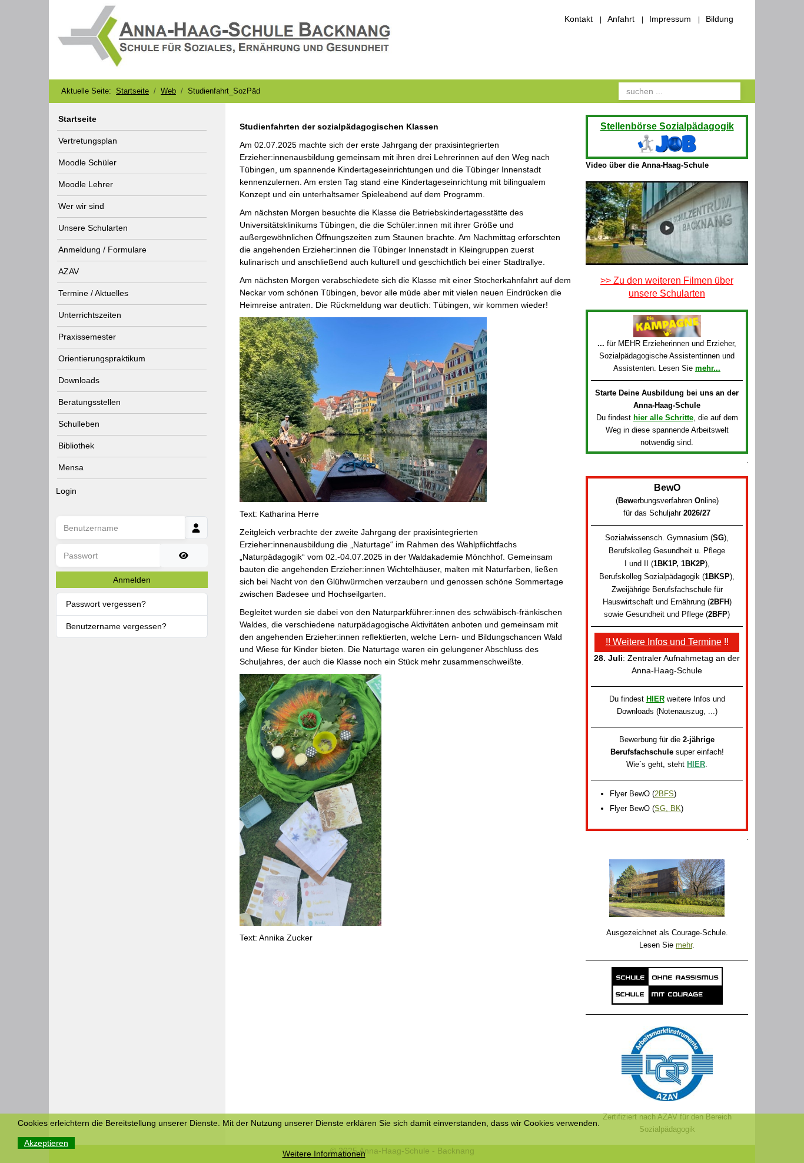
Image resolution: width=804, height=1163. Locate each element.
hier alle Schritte (663, 417)
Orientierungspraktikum (101, 358)
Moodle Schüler (87, 162)
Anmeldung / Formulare (102, 249)
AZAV (68, 271)
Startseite (77, 119)
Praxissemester (87, 336)
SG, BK (668, 808)
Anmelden (132, 579)
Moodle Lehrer (85, 184)
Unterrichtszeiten (89, 315)
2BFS (664, 793)
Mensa (71, 467)
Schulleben (78, 423)
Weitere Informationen (324, 1153)
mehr (684, 945)
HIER (655, 699)
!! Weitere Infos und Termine (664, 642)
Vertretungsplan (87, 140)
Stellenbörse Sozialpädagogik (667, 126)
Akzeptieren (46, 1143)
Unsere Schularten (93, 227)
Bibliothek (76, 445)
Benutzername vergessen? (116, 626)
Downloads (78, 380)
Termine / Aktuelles (93, 293)
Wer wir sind (81, 206)
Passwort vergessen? (106, 604)
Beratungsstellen (89, 402)
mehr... (707, 368)
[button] (201, 206)
